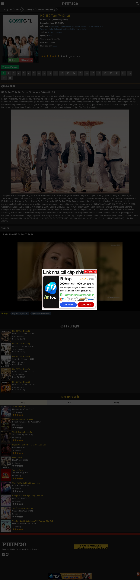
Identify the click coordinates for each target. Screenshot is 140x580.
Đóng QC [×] (90, 271)
